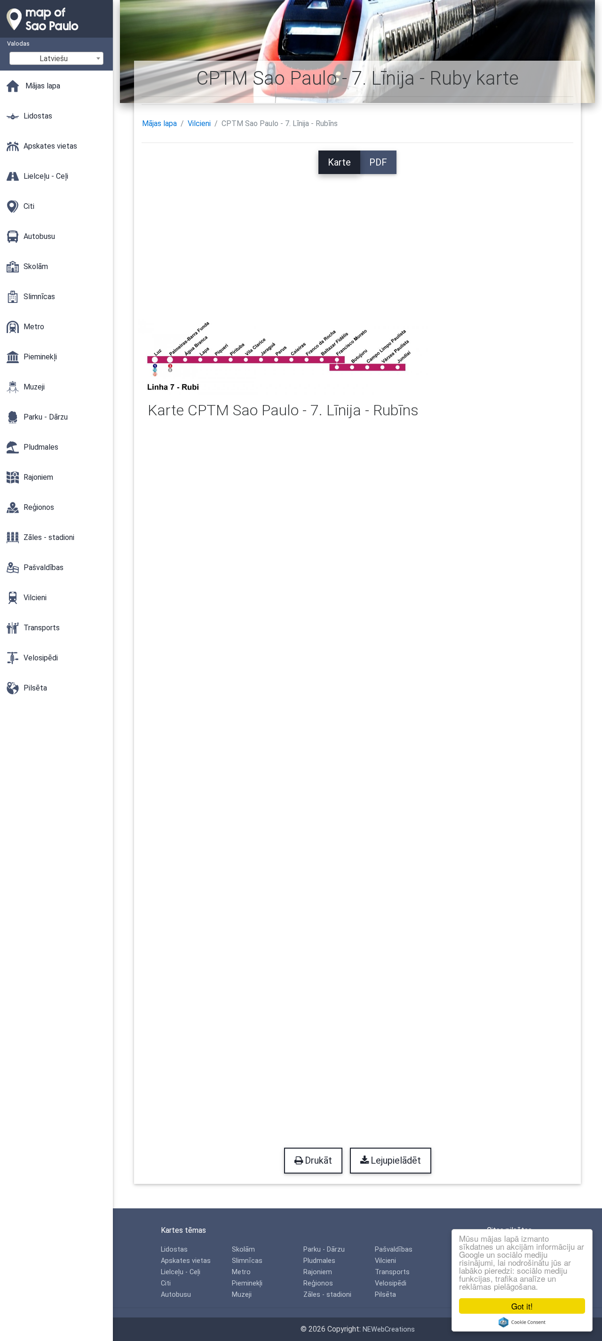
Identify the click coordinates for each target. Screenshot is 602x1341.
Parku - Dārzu (324, 1250)
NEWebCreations (389, 1329)
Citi (166, 1283)
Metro (241, 1272)
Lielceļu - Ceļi (180, 1272)
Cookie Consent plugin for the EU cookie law (522, 1322)
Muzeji (242, 1295)
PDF (378, 162)
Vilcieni (199, 123)
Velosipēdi (390, 1283)
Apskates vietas (186, 1261)
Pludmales (319, 1261)
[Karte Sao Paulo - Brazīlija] (56, 33)
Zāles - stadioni (327, 1295)
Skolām (243, 1250)
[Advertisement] (357, 240)
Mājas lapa (159, 123)
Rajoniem (317, 1272)
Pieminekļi (247, 1283)
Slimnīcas (247, 1261)
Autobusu (176, 1295)
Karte (339, 162)
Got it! (522, 1306)
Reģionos (318, 1283)
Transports (392, 1272)
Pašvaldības (393, 1250)
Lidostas (174, 1250)
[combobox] (56, 58)
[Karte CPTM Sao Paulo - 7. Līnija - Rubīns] (283, 358)
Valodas (18, 43)
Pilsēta (385, 1295)
